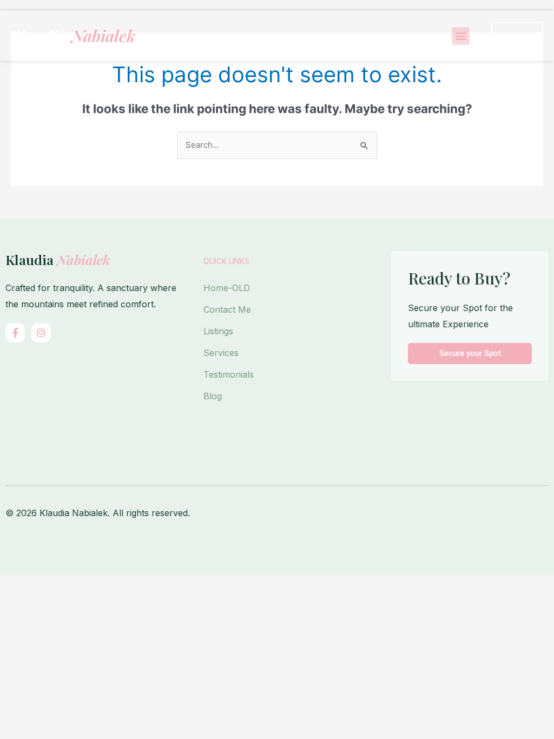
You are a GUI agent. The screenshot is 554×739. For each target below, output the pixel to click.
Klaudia (73, 36)
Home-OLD (226, 287)
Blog (212, 396)
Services (221, 352)
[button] (461, 36)
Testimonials (228, 374)
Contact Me (227, 309)
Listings (218, 331)
